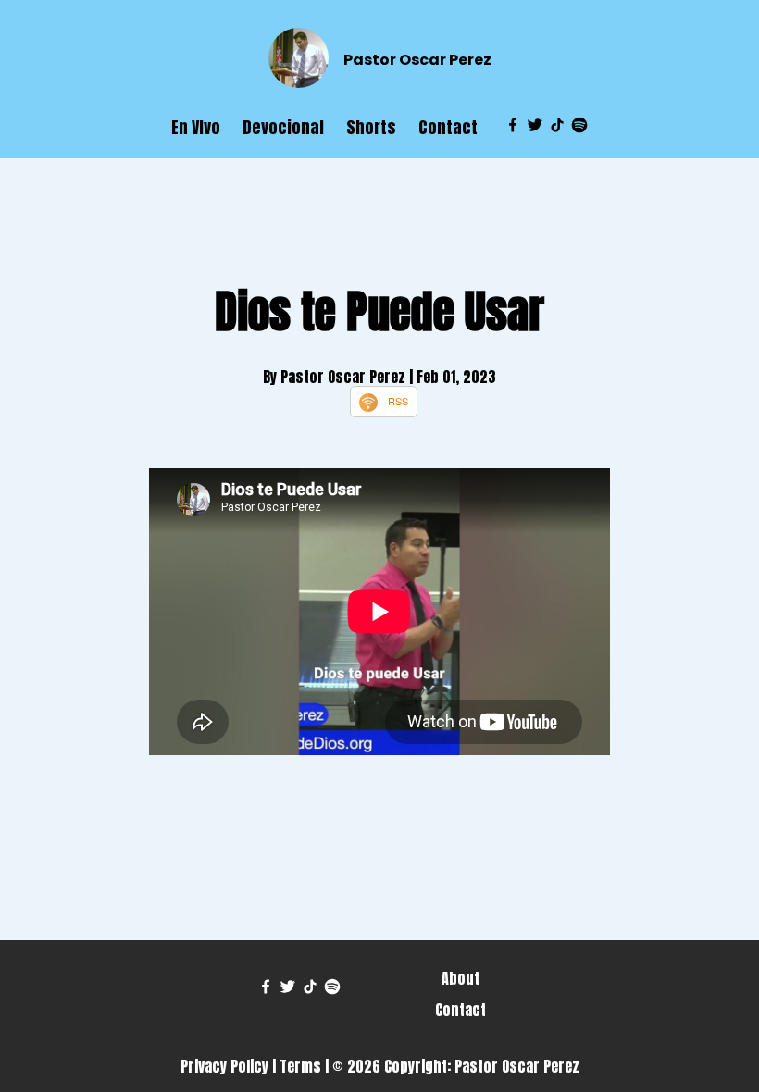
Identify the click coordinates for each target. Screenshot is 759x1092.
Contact (448, 127)
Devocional (283, 127)
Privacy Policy (224, 1066)
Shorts (371, 127)
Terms (300, 1066)
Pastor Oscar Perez (417, 59)
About (460, 978)
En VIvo (195, 127)
